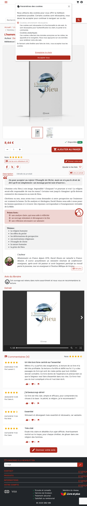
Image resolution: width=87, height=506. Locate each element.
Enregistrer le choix (43, 52)
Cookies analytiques (28, 33)
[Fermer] (69, 6)
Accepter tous (43, 57)
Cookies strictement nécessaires (34, 23)
